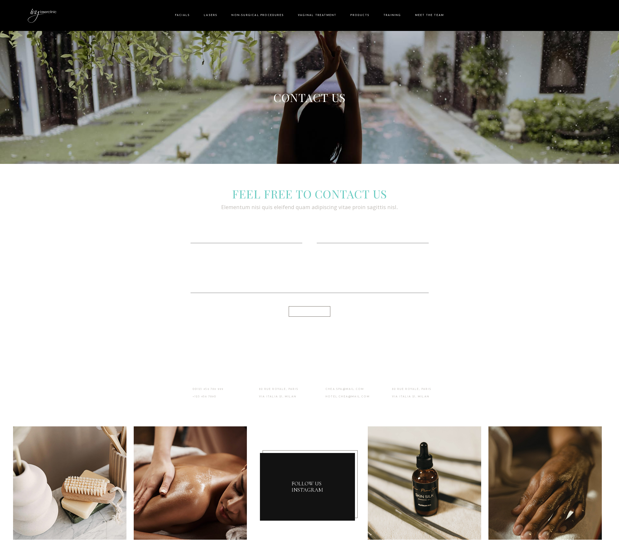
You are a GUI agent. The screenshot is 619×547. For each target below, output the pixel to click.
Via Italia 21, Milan (277, 396)
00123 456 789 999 (207, 389)
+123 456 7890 (204, 396)
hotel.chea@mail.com (347, 396)
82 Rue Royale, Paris (278, 389)
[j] (69, 482)
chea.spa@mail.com (344, 389)
